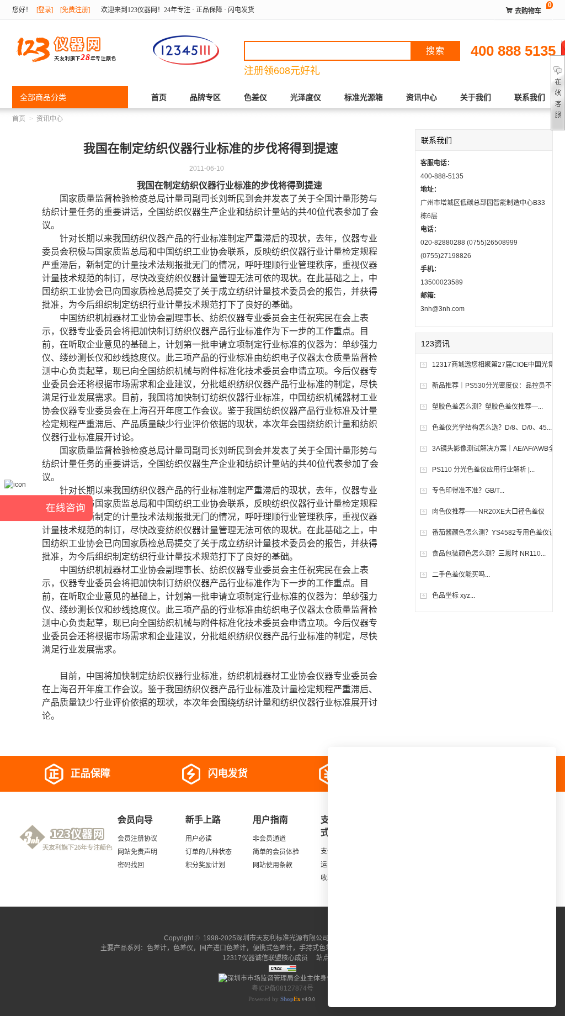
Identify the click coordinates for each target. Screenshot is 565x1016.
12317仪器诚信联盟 (251, 958)
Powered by (274, 999)
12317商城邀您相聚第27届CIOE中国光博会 (496, 365)
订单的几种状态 (208, 852)
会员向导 (135, 819)
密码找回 (131, 865)
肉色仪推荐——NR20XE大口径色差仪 (488, 511)
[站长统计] (282, 968)
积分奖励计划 (205, 865)
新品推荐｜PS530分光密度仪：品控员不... (494, 385)
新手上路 (203, 819)
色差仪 (255, 97)
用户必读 (198, 839)
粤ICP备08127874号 (282, 988)
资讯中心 (421, 97)
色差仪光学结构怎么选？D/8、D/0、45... (492, 427)
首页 (159, 97)
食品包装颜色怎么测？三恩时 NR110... (489, 553)
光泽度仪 (305, 97)
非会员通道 (269, 839)
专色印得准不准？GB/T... (468, 490)
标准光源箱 (363, 97)
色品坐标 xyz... (453, 595)
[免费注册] (75, 10)
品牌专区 (205, 97)
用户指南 (270, 819)
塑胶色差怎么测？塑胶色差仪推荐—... (487, 406)
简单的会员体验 (276, 852)
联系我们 (529, 97)
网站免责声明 (137, 852)
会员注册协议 (137, 839)
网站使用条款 (272, 865)
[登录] (44, 10)
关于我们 (475, 97)
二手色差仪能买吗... (461, 574)
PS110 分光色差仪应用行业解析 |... (483, 469)
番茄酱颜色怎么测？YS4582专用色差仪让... (496, 532)
